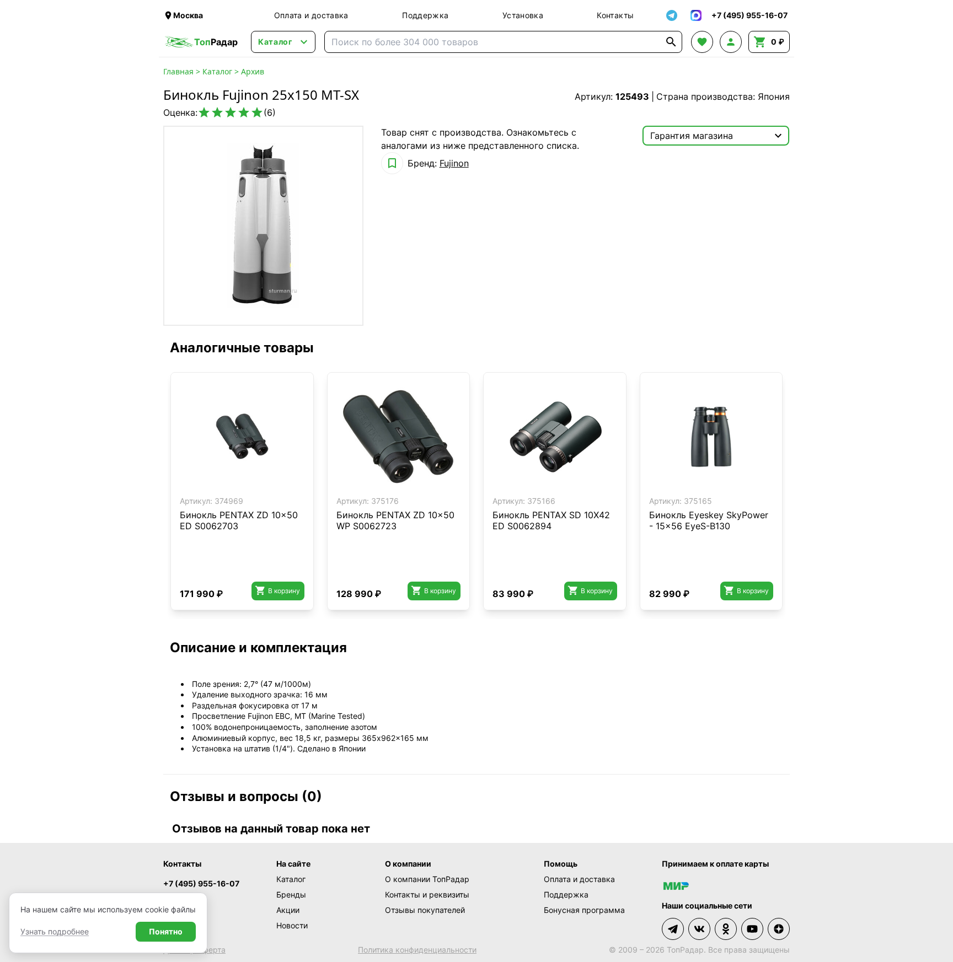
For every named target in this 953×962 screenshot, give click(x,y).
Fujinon (454, 163)
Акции (287, 910)
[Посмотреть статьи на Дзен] (779, 929)
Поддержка (425, 15)
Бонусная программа (584, 910)
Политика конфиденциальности (417, 949)
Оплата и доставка (311, 15)
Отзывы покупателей (425, 910)
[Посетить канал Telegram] (673, 929)
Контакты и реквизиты (427, 894)
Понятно (166, 931)
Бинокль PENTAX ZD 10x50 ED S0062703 (239, 520)
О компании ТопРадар (427, 879)
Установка (522, 15)
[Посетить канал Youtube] (752, 929)
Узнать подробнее (54, 931)
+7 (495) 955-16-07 (201, 883)
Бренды (291, 894)
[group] (263, 226)
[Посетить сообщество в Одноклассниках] (726, 929)
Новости (292, 925)
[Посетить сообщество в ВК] (699, 929)
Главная (178, 71)
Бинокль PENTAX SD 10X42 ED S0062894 (551, 520)
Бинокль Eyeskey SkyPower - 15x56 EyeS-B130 (708, 520)
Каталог (217, 71)
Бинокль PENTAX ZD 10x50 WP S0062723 (395, 520)
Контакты (615, 15)
